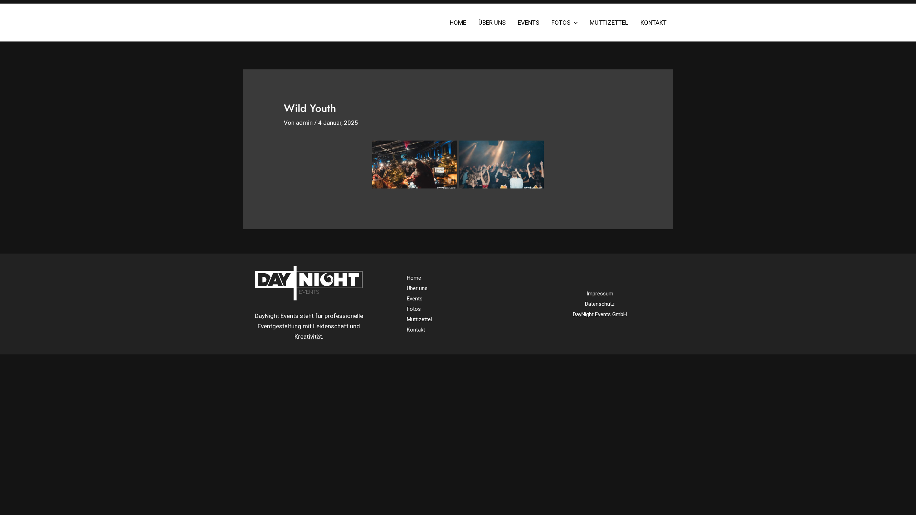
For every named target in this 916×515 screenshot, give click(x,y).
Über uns (492, 22)
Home (458, 22)
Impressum (599, 293)
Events (528, 22)
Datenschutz (600, 304)
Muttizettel (609, 22)
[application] (574, 22)
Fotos (560, 22)
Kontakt (653, 22)
